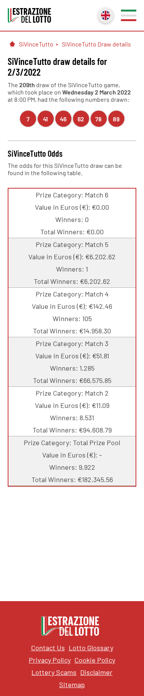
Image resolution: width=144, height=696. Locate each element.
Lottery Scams (53, 672)
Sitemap (72, 684)
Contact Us (48, 647)
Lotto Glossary (91, 647)
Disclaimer (96, 672)
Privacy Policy (50, 660)
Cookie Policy (94, 660)
